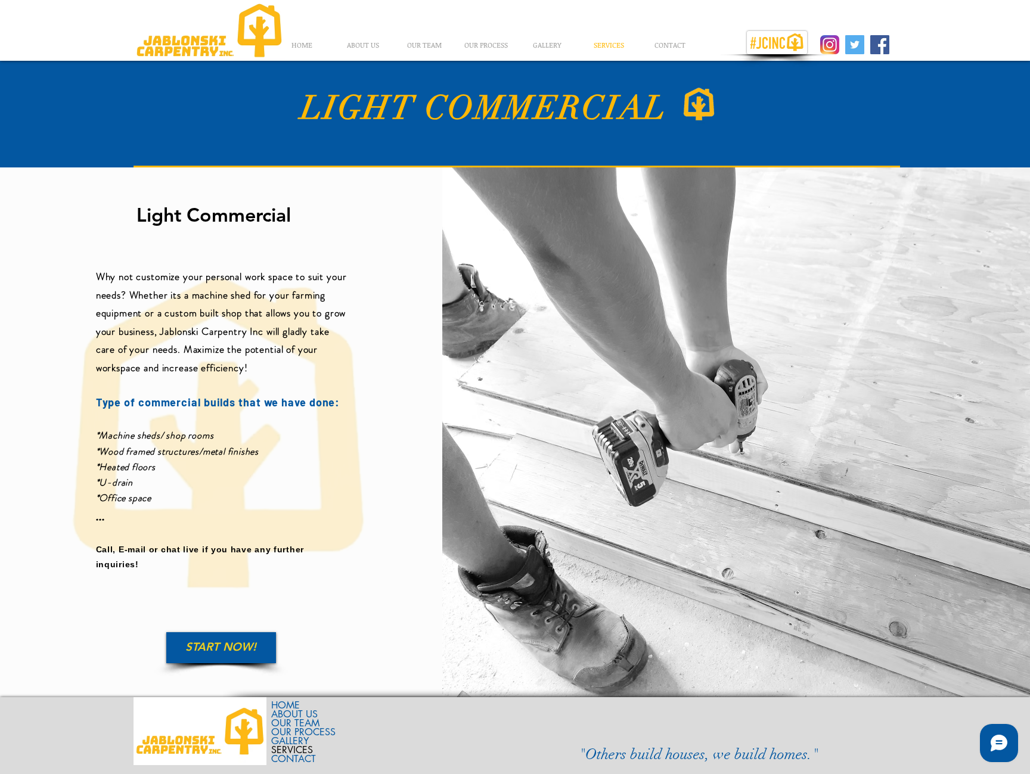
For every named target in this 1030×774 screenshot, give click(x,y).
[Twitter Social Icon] (854, 44)
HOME (285, 705)
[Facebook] (879, 44)
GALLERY (290, 740)
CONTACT (293, 758)
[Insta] (829, 44)
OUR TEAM (295, 723)
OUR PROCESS (303, 732)
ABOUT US (294, 714)
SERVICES (292, 749)
